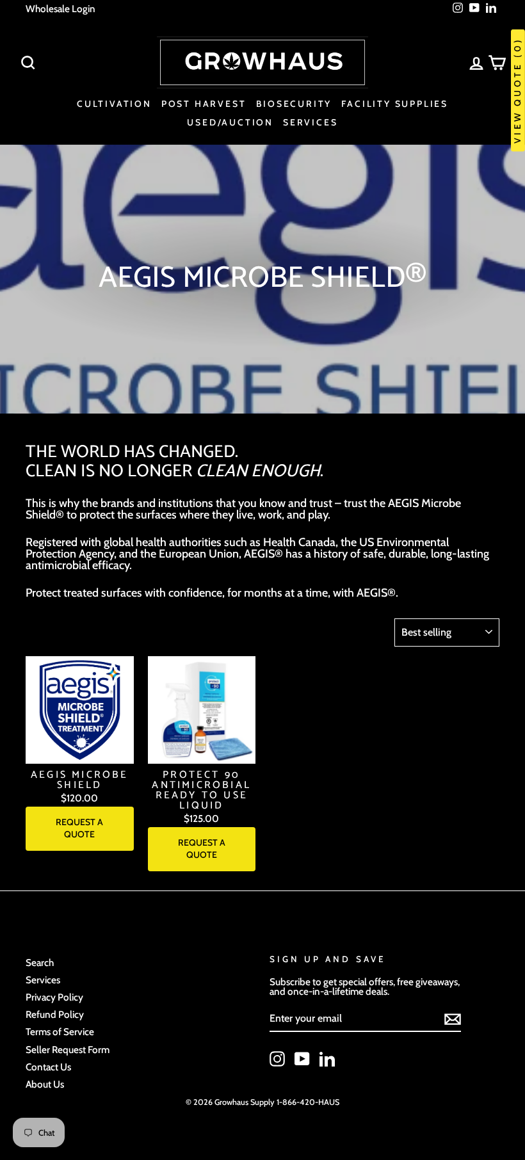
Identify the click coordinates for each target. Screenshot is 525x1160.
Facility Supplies (394, 103)
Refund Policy (55, 1014)
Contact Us (48, 1067)
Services (310, 122)
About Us (45, 1084)
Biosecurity (294, 103)
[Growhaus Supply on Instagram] (277, 1059)
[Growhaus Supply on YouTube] (302, 1059)
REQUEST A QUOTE (79, 828)
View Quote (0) (517, 90)
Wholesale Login (60, 9)
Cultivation (114, 103)
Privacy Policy (54, 997)
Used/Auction (230, 122)
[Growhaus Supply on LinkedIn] (327, 1059)
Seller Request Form (67, 1049)
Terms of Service (60, 1032)
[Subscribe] (452, 1019)
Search (40, 962)
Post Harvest (203, 103)
